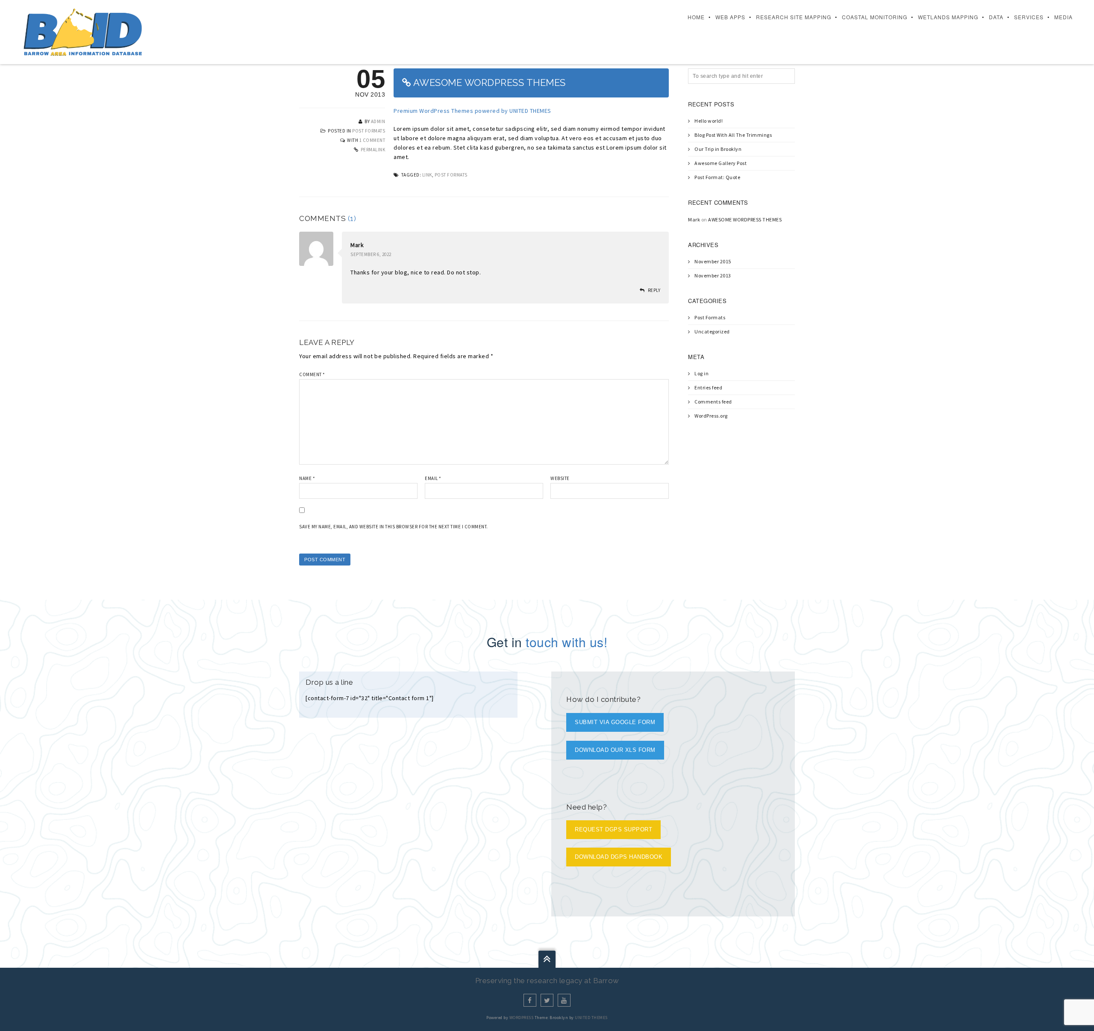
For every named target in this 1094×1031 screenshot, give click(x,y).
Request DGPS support (613, 829)
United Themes (591, 1017)
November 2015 (712, 261)
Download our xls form (615, 750)
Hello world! (708, 121)
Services (1029, 17)
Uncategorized (712, 331)
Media (1063, 17)
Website (560, 478)
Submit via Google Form (615, 722)
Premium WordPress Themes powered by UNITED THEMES (472, 111)
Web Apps (730, 17)
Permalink (373, 150)
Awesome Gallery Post (720, 163)
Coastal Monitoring (874, 17)
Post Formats (368, 131)
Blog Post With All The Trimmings (733, 135)
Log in (701, 373)
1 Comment (372, 140)
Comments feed (713, 401)
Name (307, 478)
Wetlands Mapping (948, 17)
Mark (357, 245)
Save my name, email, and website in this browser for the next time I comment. (393, 527)
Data (996, 17)
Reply (654, 290)
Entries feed (708, 387)
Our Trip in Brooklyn (717, 149)
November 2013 (712, 275)
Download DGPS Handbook (618, 857)
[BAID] (82, 31)
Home (696, 17)
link (427, 175)
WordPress (521, 1017)
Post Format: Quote (717, 177)
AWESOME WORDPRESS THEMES (745, 219)
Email (433, 478)
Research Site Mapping (793, 17)
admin (378, 121)
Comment (312, 374)
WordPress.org (711, 415)
